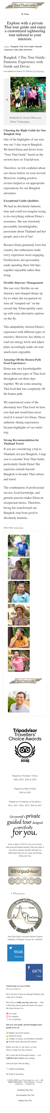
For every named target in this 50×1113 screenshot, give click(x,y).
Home (6, 46)
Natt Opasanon (38, 71)
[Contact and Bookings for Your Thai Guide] (25, 814)
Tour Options (29, 1082)
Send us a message (16, 1068)
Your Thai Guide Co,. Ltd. (28, 1080)
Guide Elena (18, 527)
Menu (26, 14)
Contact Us (30, 1084)
